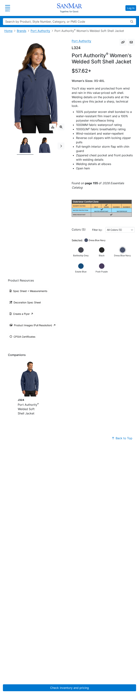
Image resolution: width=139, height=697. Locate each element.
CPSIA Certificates (24, 336)
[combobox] (120, 229)
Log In (130, 8)
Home (8, 31)
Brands (21, 31)
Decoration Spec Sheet (27, 302)
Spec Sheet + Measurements (30, 291)
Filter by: (97, 229)
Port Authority (40, 31)
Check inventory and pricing (69, 688)
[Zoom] (61, 127)
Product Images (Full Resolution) (33, 325)
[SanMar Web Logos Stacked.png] (69, 8)
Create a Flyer (21, 313)
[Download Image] (52, 127)
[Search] (132, 21)
